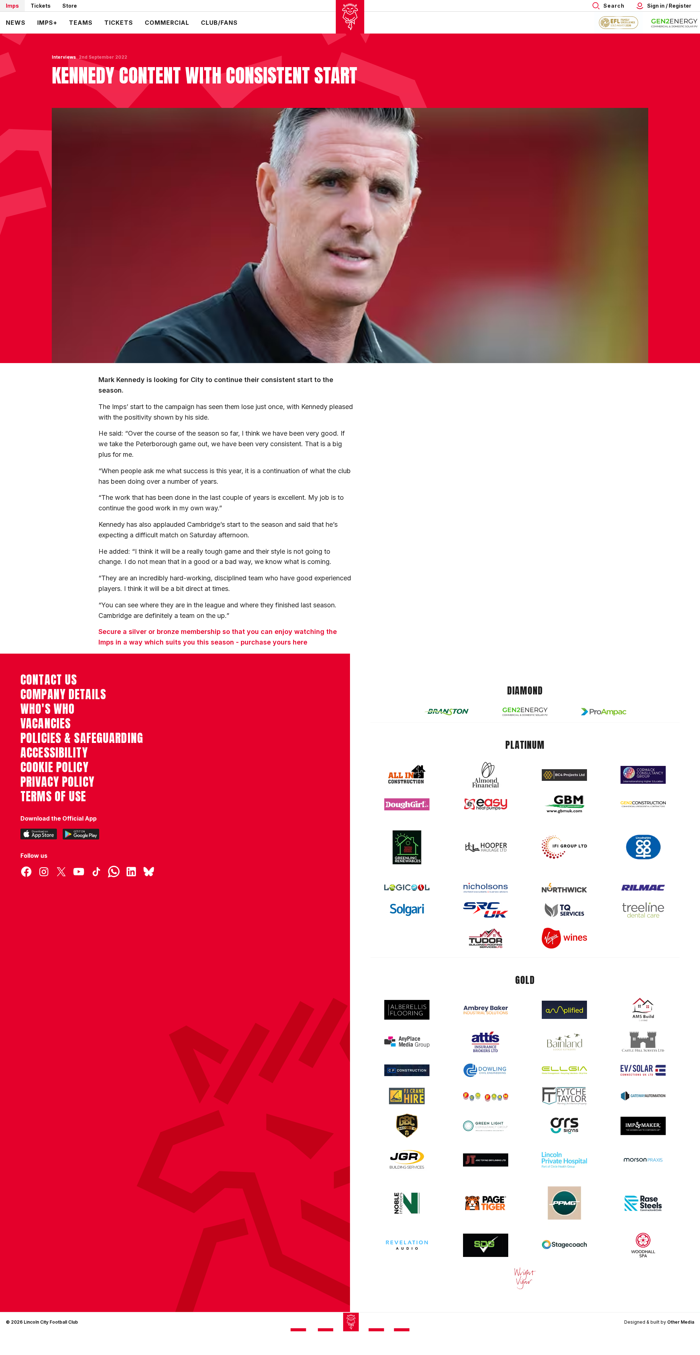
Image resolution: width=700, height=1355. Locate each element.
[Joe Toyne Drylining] (485, 1160)
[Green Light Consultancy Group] (485, 1126)
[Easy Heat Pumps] (485, 804)
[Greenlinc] (406, 847)
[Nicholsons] (485, 887)
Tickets (41, 6)
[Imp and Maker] (643, 1126)
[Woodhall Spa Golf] (643, 1244)
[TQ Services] (564, 910)
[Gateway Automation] (643, 1095)
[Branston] (446, 711)
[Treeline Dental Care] (643, 910)
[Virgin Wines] (564, 938)
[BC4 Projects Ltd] (564, 775)
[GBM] (564, 804)
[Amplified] (564, 1010)
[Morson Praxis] (643, 1160)
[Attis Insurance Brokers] (485, 1042)
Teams (81, 22)
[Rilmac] (643, 887)
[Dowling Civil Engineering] (485, 1070)
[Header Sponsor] (674, 22)
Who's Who (47, 709)
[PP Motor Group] (564, 1203)
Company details (63, 694)
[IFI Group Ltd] (564, 847)
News (16, 22)
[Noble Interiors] (406, 1203)
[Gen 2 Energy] (525, 712)
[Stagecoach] (564, 1245)
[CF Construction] (406, 1070)
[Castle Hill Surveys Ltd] (643, 1042)
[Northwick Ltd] (564, 887)
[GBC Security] (406, 1125)
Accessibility (54, 753)
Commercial (167, 22)
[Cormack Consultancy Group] (643, 775)
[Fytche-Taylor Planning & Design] (564, 1096)
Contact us (48, 680)
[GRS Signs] (564, 1126)
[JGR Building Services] (406, 1160)
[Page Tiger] (485, 1203)
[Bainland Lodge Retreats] (564, 1042)
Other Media (680, 1322)
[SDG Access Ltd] (485, 1245)
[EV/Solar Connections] (643, 1070)
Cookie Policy (54, 767)
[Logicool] (406, 887)
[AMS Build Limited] (643, 1009)
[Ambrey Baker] (485, 1010)
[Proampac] (603, 712)
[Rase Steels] (643, 1203)
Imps (12, 6)
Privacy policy (57, 782)
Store (69, 6)
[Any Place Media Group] (406, 1042)
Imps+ (47, 22)
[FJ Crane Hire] (406, 1096)
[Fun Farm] (485, 1096)
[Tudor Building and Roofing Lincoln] (485, 938)
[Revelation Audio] (406, 1245)
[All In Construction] (406, 774)
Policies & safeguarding (81, 738)
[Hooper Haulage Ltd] (485, 847)
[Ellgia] (564, 1070)
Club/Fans (219, 22)
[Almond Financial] (485, 774)
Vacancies (45, 723)
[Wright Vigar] (525, 1278)
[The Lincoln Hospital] (564, 1160)
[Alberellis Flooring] (406, 1010)
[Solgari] (406, 910)
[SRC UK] (485, 910)
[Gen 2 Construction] (643, 804)
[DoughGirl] (406, 804)
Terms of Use (53, 796)
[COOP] (643, 847)
